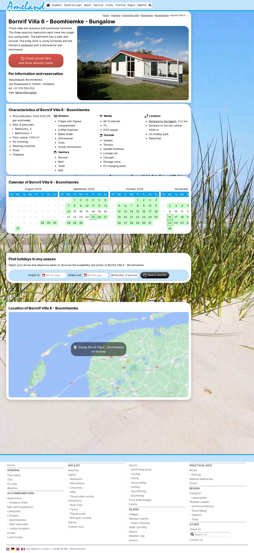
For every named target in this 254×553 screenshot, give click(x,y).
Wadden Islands (139, 518)
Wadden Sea (136, 535)
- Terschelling (197, 510)
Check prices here (36, 60)
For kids (12, 483)
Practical (120, 5)
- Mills (72, 491)
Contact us (196, 539)
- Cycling (134, 473)
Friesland (195, 493)
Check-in (34, 275)
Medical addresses (201, 478)
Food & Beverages (140, 499)
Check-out (75, 275)
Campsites (14, 511)
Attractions (75, 500)
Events (109, 5)
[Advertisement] (220, 96)
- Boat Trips (75, 504)
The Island (13, 475)
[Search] (150, 5)
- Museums (75, 478)
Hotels (11, 532)
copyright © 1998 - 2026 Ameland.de (68, 549)
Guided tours (76, 526)
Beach (87, 5)
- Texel (193, 519)
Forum (193, 483)
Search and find (157, 274)
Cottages (13, 515)
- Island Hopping (139, 522)
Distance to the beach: (163, 121)
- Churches (75, 487)
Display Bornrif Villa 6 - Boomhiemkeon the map (101, 349)
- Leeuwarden (198, 497)
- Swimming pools (140, 469)
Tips (10, 479)
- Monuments (76, 483)
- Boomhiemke (16, 519)
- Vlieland (195, 514)
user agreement (33, 549)
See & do (99, 5)
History (133, 540)
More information (26, 92)
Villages (134, 514)
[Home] (48, 5)
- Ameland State (17, 502)
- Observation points (81, 496)
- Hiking (134, 478)
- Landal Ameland (18, 528)
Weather (142, 5)
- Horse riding (137, 482)
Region (131, 5)
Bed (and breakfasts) (20, 506)
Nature (72, 522)
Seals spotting (138, 527)
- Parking (195, 474)
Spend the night (73, 5)
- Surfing (134, 486)
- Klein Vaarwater (17, 524)
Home (11, 465)
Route (193, 470)
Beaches (73, 470)
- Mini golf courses (79, 517)
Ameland (57, 5)
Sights (72, 474)
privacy (46, 549)
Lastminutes (14, 537)
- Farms (73, 509)
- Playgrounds (77, 513)
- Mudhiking (136, 495)
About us (195, 529)
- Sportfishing (137, 491)
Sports (133, 465)
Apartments (14, 498)
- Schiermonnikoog (201, 506)
